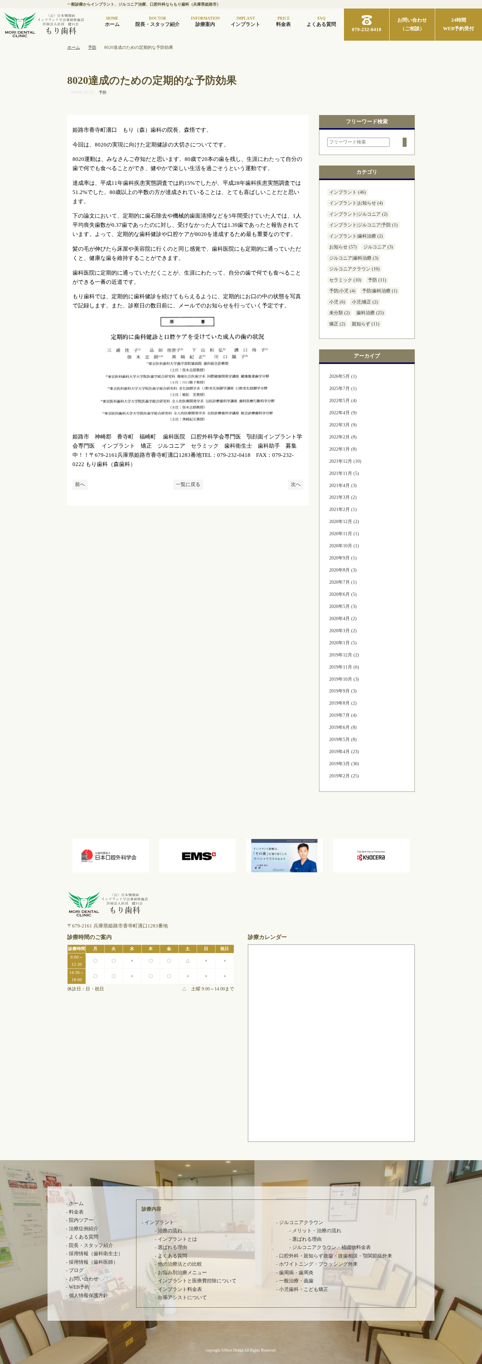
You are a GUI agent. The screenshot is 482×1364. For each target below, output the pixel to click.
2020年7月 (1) (343, 582)
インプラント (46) (347, 192)
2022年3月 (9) (343, 424)
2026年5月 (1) (343, 376)
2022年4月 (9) (343, 412)
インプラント (245, 21)
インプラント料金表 (180, 1289)
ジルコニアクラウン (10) (354, 268)
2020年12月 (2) (344, 521)
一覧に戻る (188, 484)
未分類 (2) (339, 312)
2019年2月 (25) (344, 775)
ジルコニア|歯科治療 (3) (353, 258)
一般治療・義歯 (296, 1280)
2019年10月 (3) (344, 679)
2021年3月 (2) (343, 497)
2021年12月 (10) (345, 461)
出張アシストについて (182, 1297)
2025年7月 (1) (343, 388)
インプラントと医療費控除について (197, 1280)
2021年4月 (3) (343, 485)
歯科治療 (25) (370, 312)
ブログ (76, 1270)
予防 (103, 92)
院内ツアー (81, 1220)
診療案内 (205, 21)
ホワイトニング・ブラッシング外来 (318, 1264)
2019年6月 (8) (343, 727)
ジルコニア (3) (378, 246)
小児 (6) (337, 302)
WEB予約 (79, 1287)
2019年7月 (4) (343, 715)
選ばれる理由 (172, 1247)
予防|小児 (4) (342, 290)
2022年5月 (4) (343, 400)
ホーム (112, 21)
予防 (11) (377, 280)
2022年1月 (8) (343, 449)
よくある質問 (321, 21)
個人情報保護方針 (88, 1295)
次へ (296, 484)
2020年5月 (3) (343, 606)
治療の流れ (170, 1230)
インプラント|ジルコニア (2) (358, 214)
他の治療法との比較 (180, 1264)
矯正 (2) (337, 324)
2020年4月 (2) (343, 618)
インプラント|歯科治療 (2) (356, 236)
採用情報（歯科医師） (93, 1262)
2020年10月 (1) (344, 545)
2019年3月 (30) (344, 763)
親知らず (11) (365, 324)
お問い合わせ (83, 1278)
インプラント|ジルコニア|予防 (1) (363, 225)
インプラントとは (177, 1239)
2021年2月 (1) (343, 509)
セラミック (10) (345, 280)
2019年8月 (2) (343, 703)
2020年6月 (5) (343, 594)
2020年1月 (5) (343, 642)
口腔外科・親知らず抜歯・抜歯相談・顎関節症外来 (335, 1255)
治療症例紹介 (83, 1228)
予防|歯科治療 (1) (379, 290)
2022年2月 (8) (343, 437)
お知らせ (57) (343, 246)
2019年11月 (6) (344, 667)
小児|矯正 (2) (365, 302)
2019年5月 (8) (343, 739)
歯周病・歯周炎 (296, 1272)
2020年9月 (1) (343, 557)
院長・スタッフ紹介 (157, 21)
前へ (80, 484)
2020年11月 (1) (344, 533)
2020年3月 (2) (343, 630)
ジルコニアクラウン (301, 1222)
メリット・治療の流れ (316, 1230)
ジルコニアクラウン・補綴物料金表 (331, 1247)
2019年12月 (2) (344, 655)
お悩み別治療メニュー (182, 1272)
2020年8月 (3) (343, 570)
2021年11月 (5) (344, 473)
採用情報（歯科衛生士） (96, 1253)
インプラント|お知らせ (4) (356, 203)
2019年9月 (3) (343, 691)
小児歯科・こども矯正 (303, 1289)
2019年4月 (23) (344, 751)
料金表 (283, 21)
